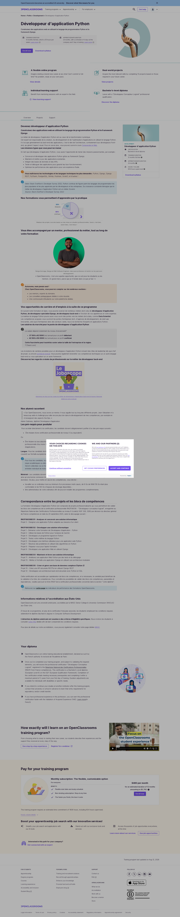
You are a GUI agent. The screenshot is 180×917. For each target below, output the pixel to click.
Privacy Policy (52, 475)
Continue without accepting (60, 468)
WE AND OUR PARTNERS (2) (105, 443)
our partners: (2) (101, 447)
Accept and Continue (119, 468)
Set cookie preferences (94, 468)
